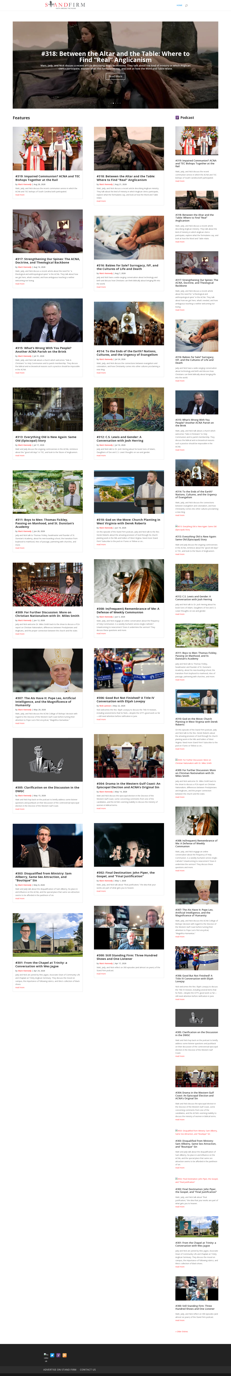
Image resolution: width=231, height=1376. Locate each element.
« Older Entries (181, 1331)
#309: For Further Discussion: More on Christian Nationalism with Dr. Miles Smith (47, 614)
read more (19, 194)
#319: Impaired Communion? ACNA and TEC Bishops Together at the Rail (47, 178)
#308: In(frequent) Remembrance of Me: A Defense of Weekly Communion (128, 610)
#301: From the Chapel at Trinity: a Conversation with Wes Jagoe (41, 964)
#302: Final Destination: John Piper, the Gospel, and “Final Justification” (126, 874)
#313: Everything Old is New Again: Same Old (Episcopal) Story (45, 438)
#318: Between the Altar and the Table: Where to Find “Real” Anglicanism (115, 56)
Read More (115, 76)
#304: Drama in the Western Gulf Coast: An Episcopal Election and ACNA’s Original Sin (128, 785)
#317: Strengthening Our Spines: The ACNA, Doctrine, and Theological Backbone (47, 260)
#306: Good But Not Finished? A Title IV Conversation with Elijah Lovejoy (125, 699)
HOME (179, 5)
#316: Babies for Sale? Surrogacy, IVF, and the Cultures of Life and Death (127, 267)
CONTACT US (88, 1369)
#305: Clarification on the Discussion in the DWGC (47, 789)
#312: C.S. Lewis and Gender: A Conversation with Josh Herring (120, 438)
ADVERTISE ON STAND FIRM (59, 1369)
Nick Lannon (105, 705)
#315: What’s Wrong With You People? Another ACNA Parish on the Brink (43, 349)
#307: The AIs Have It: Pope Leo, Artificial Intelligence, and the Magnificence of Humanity (45, 701)
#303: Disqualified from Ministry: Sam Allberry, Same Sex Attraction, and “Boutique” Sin (43, 876)
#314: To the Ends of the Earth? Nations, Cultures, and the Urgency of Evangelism (127, 353)
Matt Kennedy (25, 184)
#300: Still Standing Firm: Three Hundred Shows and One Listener (127, 957)
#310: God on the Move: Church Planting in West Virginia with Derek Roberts (128, 521)
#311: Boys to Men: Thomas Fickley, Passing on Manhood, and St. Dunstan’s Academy (44, 523)
